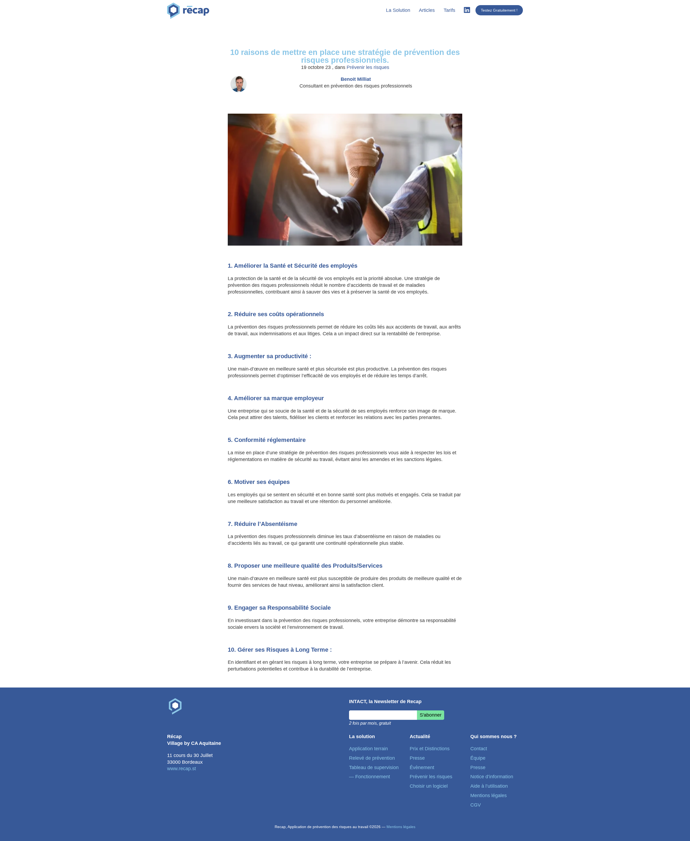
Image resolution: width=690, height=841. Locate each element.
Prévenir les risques (368, 67)
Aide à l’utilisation (489, 786)
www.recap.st (181, 768)
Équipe (477, 758)
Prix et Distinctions (430, 748)
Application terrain (368, 748)
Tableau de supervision (374, 767)
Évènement (422, 767)
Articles (427, 10)
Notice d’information (491, 776)
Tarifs (449, 10)
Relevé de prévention (372, 758)
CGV (475, 805)
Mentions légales (488, 795)
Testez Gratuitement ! (499, 10)
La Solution (398, 10)
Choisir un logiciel (429, 786)
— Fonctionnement (369, 776)
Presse (417, 758)
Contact (478, 748)
